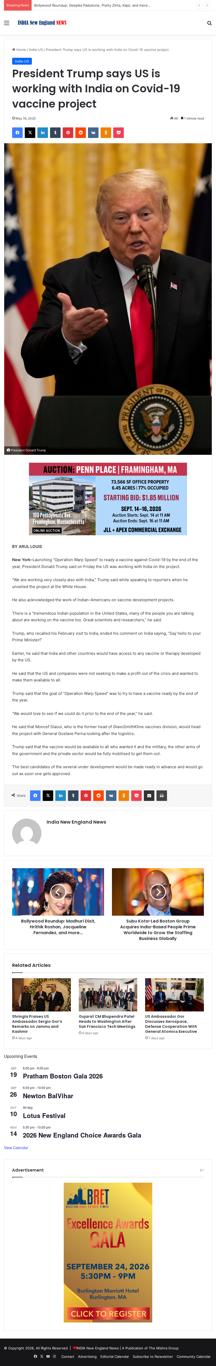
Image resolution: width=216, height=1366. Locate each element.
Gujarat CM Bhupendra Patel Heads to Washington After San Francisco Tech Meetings (107, 1021)
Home (20, 49)
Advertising (87, 1356)
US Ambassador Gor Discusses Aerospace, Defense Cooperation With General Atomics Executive (171, 1024)
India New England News (76, 822)
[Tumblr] (55, 132)
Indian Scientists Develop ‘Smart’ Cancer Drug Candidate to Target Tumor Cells (98, 5)
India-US (36, 49)
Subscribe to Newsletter (153, 1356)
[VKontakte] (93, 132)
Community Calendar (194, 1356)
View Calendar (16, 1147)
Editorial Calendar (114, 1356)
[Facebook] (17, 132)
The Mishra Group (164, 1348)
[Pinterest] (68, 132)
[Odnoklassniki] (106, 132)
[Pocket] (118, 132)
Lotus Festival (44, 1115)
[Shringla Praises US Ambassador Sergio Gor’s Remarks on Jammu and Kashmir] (41, 994)
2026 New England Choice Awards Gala (82, 1134)
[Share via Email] (149, 795)
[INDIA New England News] (42, 23)
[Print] (161, 795)
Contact (67, 1356)
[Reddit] (80, 132)
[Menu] (6, 25)
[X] (30, 132)
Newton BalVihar (48, 1095)
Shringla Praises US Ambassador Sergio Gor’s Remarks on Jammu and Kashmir (37, 1024)
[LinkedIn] (42, 132)
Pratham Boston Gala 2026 (63, 1075)
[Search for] (209, 25)
